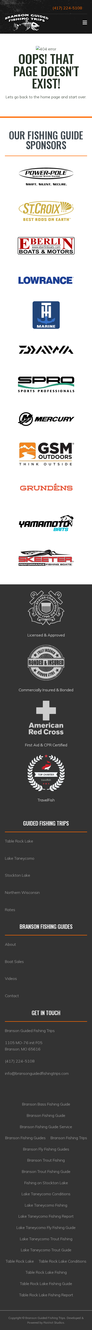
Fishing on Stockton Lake (46, 1182)
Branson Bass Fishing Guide (46, 1104)
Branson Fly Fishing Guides (46, 1149)
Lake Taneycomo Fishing (46, 1205)
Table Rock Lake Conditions (62, 1261)
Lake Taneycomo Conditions (46, 1193)
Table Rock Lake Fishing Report (46, 1294)
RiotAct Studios (53, 1322)
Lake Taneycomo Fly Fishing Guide (46, 1227)
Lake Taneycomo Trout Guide (46, 1249)
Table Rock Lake (20, 1261)
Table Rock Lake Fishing (46, 1272)
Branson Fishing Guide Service (46, 1126)
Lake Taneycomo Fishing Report (46, 1216)
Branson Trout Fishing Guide (46, 1171)
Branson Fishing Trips (69, 1137)
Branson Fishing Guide (46, 1115)
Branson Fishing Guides (25, 1137)
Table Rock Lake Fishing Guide (46, 1283)
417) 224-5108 (20, 1061)
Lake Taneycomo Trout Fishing (46, 1238)
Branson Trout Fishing (46, 1160)
